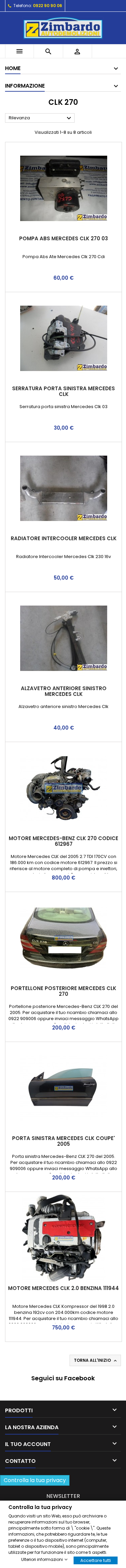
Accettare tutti (95, 1560)
